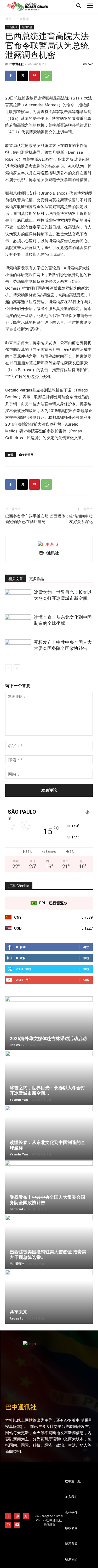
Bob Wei (16, 1045)
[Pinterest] (34, 76)
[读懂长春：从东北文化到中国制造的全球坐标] (18, 623)
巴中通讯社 (16, 64)
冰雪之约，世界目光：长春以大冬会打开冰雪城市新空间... (47, 1090)
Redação (16, 1318)
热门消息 (27, 27)
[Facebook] (10, 76)
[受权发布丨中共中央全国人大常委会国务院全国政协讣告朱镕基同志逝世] (18, 648)
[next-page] (17, 667)
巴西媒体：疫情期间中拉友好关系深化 (71, 519)
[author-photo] (49, 544)
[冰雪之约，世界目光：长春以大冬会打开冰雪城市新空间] (18, 598)
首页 (8, 19)
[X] (22, 76)
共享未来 (18, 1312)
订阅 (86, 980)
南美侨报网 (26, 455)
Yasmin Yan (19, 1100)
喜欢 (86, 947)
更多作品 (36, 579)
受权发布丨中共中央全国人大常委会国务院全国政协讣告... (47, 1199)
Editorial (16, 1209)
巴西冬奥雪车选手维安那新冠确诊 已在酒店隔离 (26, 519)
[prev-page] (8, 667)
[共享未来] (49, 1297)
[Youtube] (17, 1525)
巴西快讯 (22, 19)
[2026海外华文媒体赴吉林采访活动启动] (49, 1023)
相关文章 (15, 579)
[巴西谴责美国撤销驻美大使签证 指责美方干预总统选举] (49, 1242)
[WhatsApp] (46, 76)
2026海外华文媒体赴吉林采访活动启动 (48, 1038)
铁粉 (86, 958)
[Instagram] (17, 1516)
